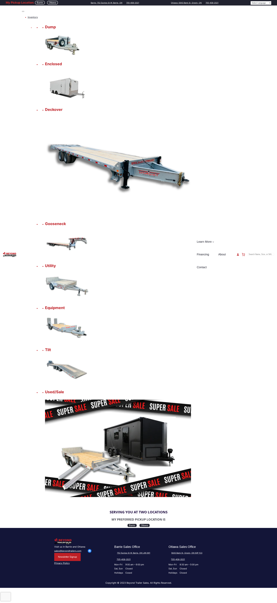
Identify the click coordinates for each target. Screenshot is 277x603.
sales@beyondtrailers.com (67, 550)
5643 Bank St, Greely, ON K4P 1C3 (186, 553)
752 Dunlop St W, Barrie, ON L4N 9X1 (133, 553)
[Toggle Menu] (23, 11)
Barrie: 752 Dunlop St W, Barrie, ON (106, 3)
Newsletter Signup (67, 557)
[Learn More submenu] (213, 242)
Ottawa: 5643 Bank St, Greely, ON (186, 3)
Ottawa (52, 2)
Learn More (204, 241)
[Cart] (243, 254)
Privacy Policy (62, 563)
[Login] (238, 254)
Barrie (40, 2)
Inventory (33, 17)
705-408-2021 (132, 3)
